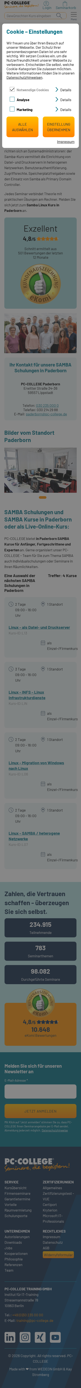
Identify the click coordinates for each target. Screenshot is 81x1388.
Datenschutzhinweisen (24, 77)
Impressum (66, 141)
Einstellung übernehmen (58, 127)
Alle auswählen (22, 127)
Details (65, 90)
